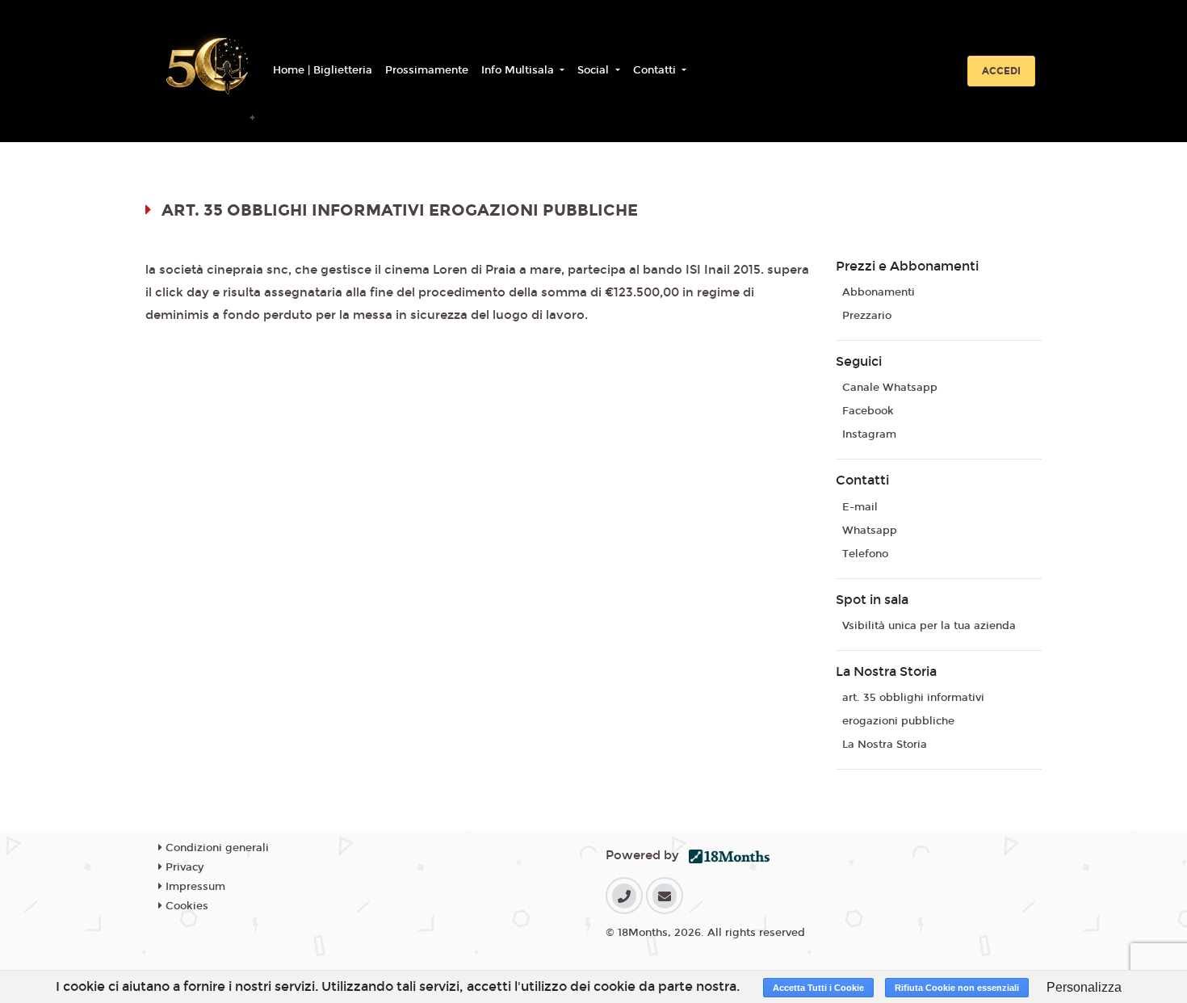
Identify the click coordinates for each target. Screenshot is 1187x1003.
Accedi (1001, 71)
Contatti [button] (656, 70)
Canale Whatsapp (889, 387)
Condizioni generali (215, 847)
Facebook (868, 411)
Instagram (869, 434)
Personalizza (1084, 987)
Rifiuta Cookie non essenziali (957, 988)
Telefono (865, 554)
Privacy (182, 867)
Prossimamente (426, 70)
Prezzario (866, 315)
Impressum (193, 886)
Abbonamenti (878, 292)
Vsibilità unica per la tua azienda (929, 625)
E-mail (860, 507)
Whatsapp (869, 530)
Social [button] (594, 70)
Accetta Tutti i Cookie (818, 988)
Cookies (185, 906)
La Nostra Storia (884, 744)
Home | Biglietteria (322, 70)
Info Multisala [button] (519, 70)
